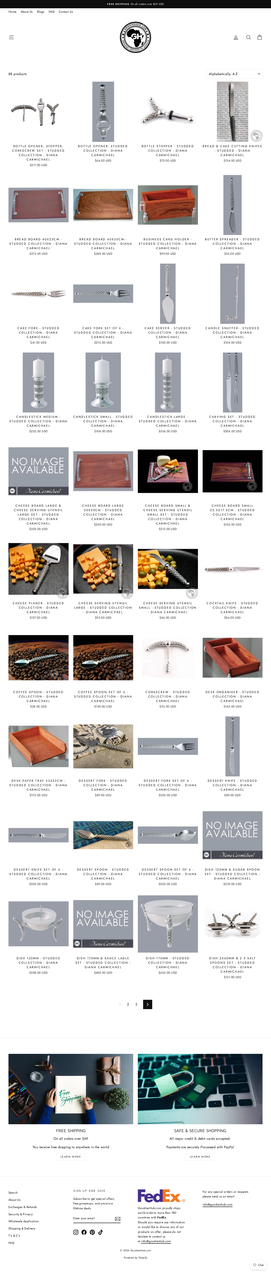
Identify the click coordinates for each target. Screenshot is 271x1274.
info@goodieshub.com (156, 1241)
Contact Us (66, 12)
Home (12, 12)
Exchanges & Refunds (22, 1207)
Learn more (71, 1157)
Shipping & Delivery (21, 1228)
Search (13, 1192)
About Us (27, 12)
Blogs (40, 12)
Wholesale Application (23, 1221)
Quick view (38, 137)
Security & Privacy (20, 1214)
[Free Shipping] (70, 1089)
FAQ (51, 12)
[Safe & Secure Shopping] (200, 1089)
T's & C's (14, 1235)
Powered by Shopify (135, 1258)
